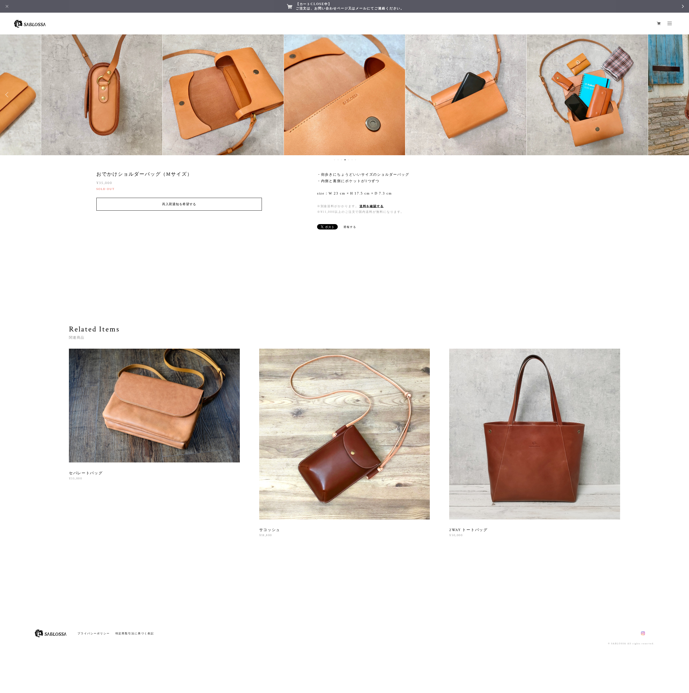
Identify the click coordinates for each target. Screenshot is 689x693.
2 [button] (338, 159)
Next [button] (681, 94)
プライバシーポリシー (94, 633)
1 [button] (334, 159)
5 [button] (348, 159)
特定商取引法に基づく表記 (134, 633)
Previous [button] (8, 94)
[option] (101, 94)
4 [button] (345, 159)
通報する (349, 226)
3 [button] (341, 159)
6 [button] (352, 159)
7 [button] (355, 159)
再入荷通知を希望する (179, 204)
